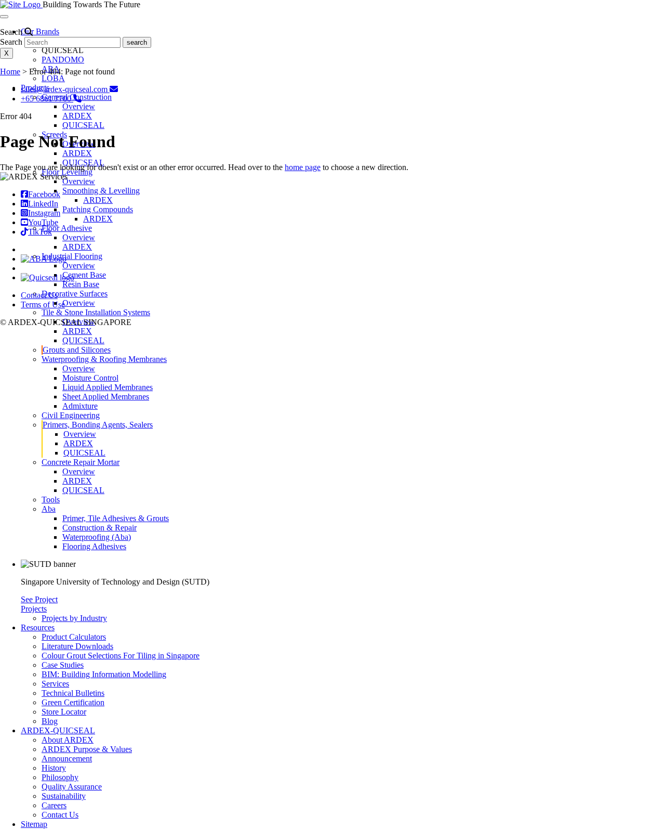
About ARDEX (68, 739)
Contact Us (60, 814)
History (54, 767)
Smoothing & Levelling (101, 190)
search (137, 42)
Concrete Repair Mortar (80, 462)
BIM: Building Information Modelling (104, 674)
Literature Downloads (77, 646)
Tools (51, 499)
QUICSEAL (83, 125)
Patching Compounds (97, 209)
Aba (49, 508)
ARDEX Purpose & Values (87, 749)
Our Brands (40, 31)
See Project (39, 599)
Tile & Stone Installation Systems (96, 312)
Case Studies (63, 664)
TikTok (40, 231)
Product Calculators (74, 636)
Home (10, 71)
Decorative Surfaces (75, 293)
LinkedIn (43, 203)
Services (55, 683)
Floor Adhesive (67, 228)
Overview (78, 106)
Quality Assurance (72, 786)
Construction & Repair (99, 527)
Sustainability (64, 796)
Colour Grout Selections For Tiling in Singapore (121, 655)
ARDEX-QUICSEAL (58, 730)
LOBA (53, 78)
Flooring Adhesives (94, 546)
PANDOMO (63, 59)
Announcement (67, 758)
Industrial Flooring (72, 256)
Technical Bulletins (73, 693)
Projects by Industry (74, 618)
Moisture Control (90, 377)
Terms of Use (43, 304)
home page (303, 167)
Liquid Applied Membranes (107, 387)
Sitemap (34, 824)
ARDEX (77, 115)
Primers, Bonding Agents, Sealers (98, 424)
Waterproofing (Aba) (96, 537)
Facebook (44, 194)
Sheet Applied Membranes (105, 396)
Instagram (44, 213)
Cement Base (84, 274)
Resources (38, 627)
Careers (54, 805)
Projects (34, 608)
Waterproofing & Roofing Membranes (104, 359)
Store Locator (64, 711)
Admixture (80, 405)
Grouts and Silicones (77, 349)
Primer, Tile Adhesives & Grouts (115, 518)
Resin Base (80, 284)
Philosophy (60, 777)
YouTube (43, 222)
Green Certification (73, 702)
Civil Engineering (71, 415)
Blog (50, 721)
